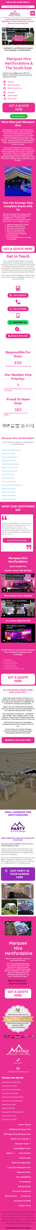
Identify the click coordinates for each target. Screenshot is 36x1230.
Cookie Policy (25, 1205)
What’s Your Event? (20, 1139)
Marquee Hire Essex (9, 1104)
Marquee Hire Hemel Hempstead (12, 485)
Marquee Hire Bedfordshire (11, 1089)
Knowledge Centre (22, 1148)
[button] (32, 13)
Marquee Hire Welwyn (9, 499)
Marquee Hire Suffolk (9, 1119)
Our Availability (23, 1177)
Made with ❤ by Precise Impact (18, 1228)
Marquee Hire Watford (9, 495)
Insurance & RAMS (22, 1200)
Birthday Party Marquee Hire (17, 1134)
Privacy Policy (24, 1186)
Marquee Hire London (9, 1086)
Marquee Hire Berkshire (10, 1093)
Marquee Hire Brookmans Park (11, 450)
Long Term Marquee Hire (19, 1167)
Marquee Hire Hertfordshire (11, 1082)
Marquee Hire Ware (8, 478)
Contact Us (26, 1196)
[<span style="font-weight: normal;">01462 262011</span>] (18, 1059)
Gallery (9, 1153)
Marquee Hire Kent (8, 1108)
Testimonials (25, 1158)
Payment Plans (24, 1172)
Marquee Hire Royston (9, 492)
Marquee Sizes (22, 1143)
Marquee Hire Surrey (9, 1116)
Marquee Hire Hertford (9, 460)
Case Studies (25, 1153)
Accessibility (25, 1181)
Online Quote (24, 1124)
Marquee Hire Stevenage (9, 471)
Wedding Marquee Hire (20, 1129)
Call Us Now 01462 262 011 (18, 2)
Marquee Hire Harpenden (9, 457)
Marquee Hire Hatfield (9, 481)
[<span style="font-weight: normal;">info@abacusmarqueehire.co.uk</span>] (18, 1068)
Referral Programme (21, 1162)
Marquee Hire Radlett (8, 488)
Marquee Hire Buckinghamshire (12, 1097)
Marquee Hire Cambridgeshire (12, 1101)
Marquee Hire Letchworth (10, 467)
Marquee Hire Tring (8, 474)
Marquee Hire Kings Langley (10, 464)
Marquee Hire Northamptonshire (13, 1112)
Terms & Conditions (21, 1191)
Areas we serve (12, 1077)
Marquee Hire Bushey (8, 453)
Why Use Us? (11, 1196)
